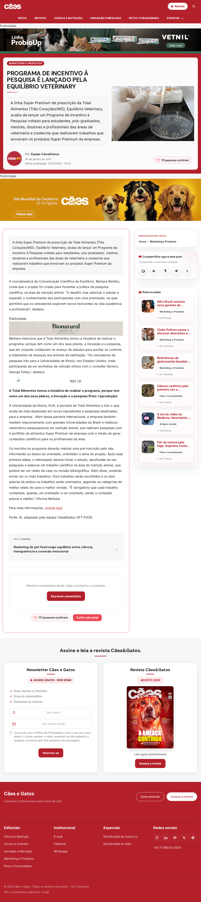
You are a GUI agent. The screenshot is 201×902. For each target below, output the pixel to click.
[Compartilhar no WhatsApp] (143, 271)
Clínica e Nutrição (16, 836)
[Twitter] (183, 837)
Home (142, 241)
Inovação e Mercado (105, 18)
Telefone (60, 844)
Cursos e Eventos (16, 844)
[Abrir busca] (193, 6)
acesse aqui (53, 508)
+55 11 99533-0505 (167, 847)
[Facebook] (174, 837)
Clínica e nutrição (68, 18)
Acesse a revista (150, 763)
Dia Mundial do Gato (117, 844)
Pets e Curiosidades (144, 18)
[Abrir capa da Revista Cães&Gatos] (150, 717)
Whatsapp (61, 851)
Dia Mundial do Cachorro (120, 836)
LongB (45, 892)
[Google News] (192, 837)
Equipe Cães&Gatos (45, 154)
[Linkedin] (165, 837)
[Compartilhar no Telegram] (176, 271)
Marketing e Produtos (25, 63)
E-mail (58, 836)
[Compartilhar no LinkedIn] (154, 271)
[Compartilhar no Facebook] (187, 271)
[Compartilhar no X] (165, 271)
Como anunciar (150, 796)
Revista (40, 18)
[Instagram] (156, 837)
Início (22, 18)
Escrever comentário (66, 596)
